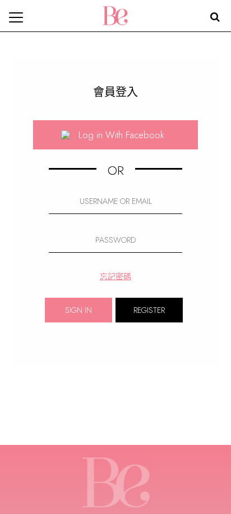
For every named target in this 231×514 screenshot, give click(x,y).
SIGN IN (78, 310)
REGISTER (149, 310)
